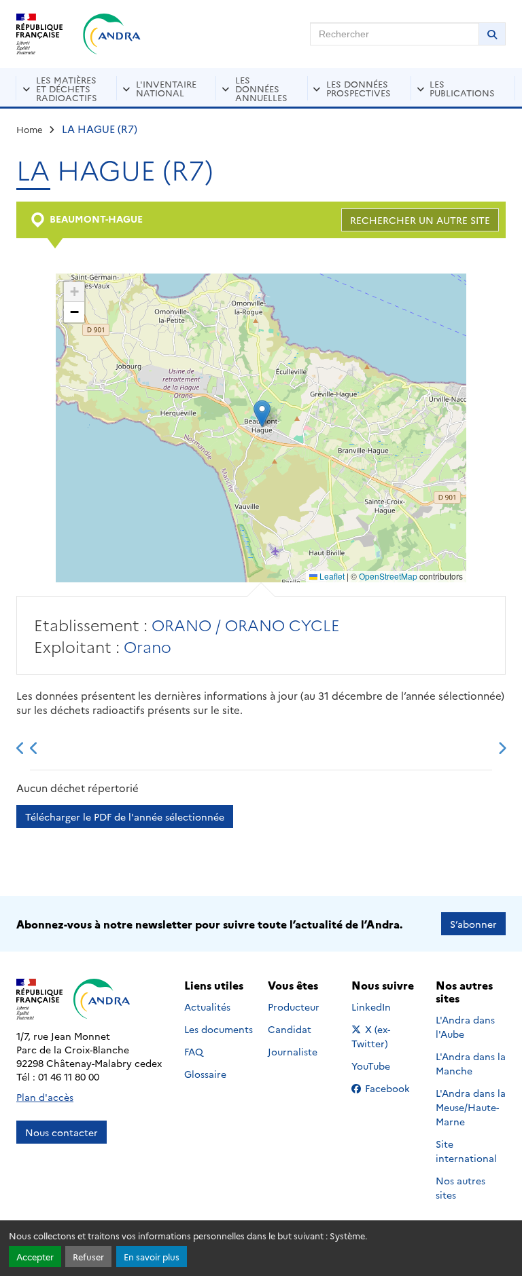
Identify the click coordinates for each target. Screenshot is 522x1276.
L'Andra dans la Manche (471, 1063)
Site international (466, 1151)
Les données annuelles (261, 88)
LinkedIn (385, 1006)
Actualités (207, 1006)
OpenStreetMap (388, 576)
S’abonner (473, 924)
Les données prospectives (358, 87)
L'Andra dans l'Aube (465, 1026)
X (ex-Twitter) (386, 1036)
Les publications (462, 87)
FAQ (193, 1051)
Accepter (35, 1256)
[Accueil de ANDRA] (112, 34)
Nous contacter (61, 1132)
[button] (262, 414)
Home (29, 129)
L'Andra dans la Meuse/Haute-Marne (471, 1107)
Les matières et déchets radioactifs (66, 88)
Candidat (289, 1029)
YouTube (385, 1065)
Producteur (293, 1006)
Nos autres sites (460, 1187)
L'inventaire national (166, 87)
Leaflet (331, 576)
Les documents (218, 1029)
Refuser (88, 1256)
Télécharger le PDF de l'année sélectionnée (124, 816)
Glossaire (205, 1074)
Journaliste (292, 1051)
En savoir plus (151, 1256)
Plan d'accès (44, 1097)
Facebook (391, 1088)
